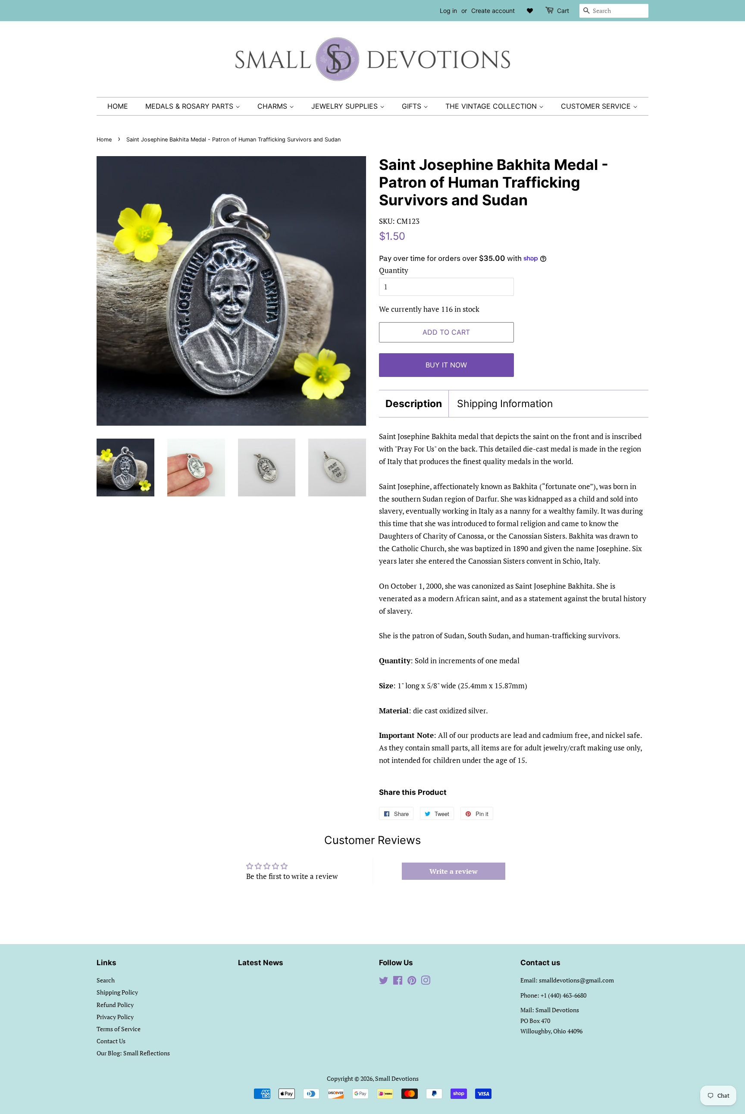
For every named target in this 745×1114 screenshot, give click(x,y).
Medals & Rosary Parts (190, 106)
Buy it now (446, 365)
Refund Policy (115, 1005)
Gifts (412, 106)
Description (413, 404)
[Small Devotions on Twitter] (383, 982)
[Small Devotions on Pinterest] (411, 982)
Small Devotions (397, 1078)
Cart (563, 10)
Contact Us (111, 1041)
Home (117, 106)
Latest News (260, 962)
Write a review (453, 871)
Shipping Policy (117, 992)
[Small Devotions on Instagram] (425, 982)
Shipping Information (505, 404)
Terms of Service (119, 1029)
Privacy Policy (115, 1017)
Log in (448, 10)
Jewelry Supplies (345, 106)
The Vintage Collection (492, 106)
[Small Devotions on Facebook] (398, 982)
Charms (273, 106)
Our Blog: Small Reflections (133, 1053)
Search (106, 980)
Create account (493, 10)
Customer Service (597, 106)
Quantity (393, 270)
